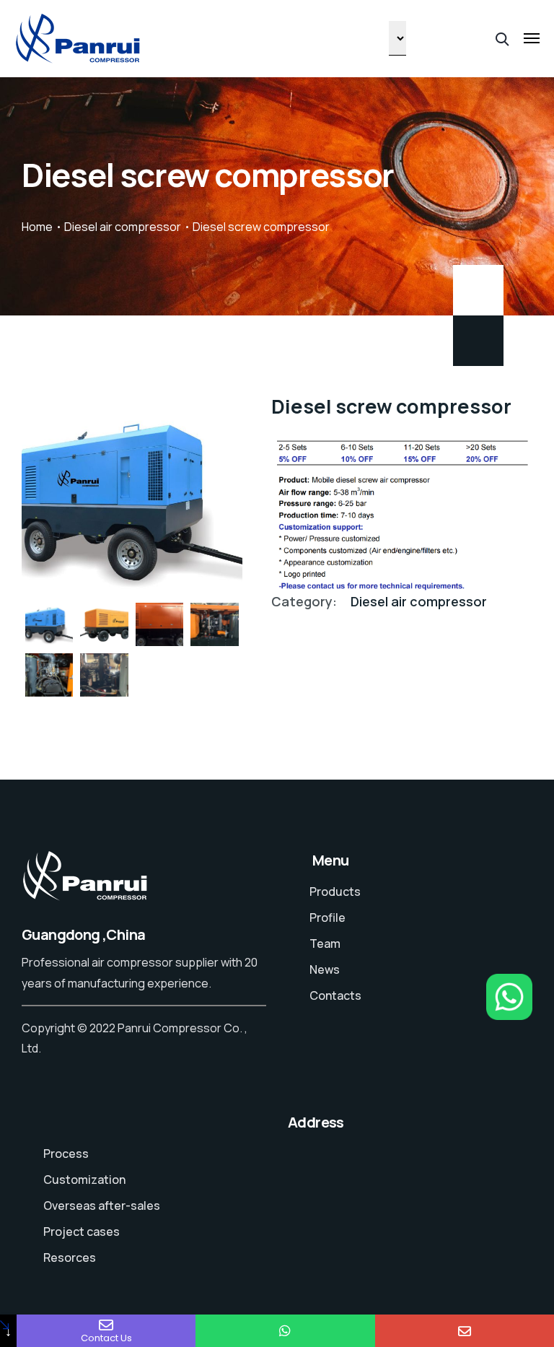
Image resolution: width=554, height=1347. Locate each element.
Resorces (69, 1257)
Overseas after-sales (101, 1205)
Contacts (335, 995)
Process (66, 1153)
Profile (327, 917)
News (324, 969)
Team (324, 943)
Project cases (81, 1231)
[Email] (464, 1331)
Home (37, 227)
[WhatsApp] (284, 1331)
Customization (84, 1179)
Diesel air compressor (122, 227)
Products (335, 891)
